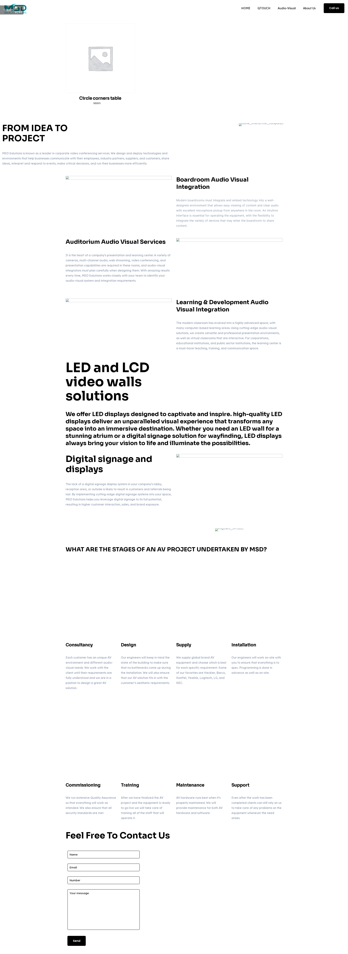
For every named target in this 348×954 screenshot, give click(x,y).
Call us (334, 8)
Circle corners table (100, 98)
